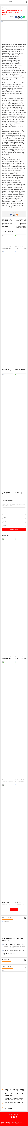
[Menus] (2, 2)
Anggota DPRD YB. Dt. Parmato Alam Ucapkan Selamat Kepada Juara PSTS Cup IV (14, 1090)
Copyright (14, 1122)
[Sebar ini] (16, 17)
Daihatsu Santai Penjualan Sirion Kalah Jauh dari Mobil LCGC (17, 951)
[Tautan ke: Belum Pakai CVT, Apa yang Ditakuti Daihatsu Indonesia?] (5, 945)
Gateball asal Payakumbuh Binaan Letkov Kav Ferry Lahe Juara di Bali (14, 1099)
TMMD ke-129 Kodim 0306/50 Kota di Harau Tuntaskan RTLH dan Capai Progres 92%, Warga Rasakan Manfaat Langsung (20, 370)
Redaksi (16, 1123)
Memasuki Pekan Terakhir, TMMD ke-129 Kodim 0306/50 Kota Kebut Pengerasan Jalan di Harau (7, 370)
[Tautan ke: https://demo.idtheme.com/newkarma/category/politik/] (25, 960)
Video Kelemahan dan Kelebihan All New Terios (12, 939)
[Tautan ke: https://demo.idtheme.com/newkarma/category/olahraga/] (25, 967)
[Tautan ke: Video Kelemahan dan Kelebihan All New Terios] (14, 928)
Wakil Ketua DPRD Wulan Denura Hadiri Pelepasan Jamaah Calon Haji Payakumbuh (7, 222)
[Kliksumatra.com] (14, 1)
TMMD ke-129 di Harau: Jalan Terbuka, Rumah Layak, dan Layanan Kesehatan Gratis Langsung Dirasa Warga (7, 493)
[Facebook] (11, 215)
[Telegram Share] (21, 17)
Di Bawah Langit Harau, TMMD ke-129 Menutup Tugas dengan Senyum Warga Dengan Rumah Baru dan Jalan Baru (20, 247)
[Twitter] (14, 215)
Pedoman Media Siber (6, 1123)
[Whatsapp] (24, 17)
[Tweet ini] (19, 17)
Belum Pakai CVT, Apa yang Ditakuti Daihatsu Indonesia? (17, 945)
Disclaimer (20, 1122)
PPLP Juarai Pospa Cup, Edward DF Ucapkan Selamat (14, 1094)
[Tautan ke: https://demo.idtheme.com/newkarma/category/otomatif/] (25, 918)
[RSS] (17, 215)
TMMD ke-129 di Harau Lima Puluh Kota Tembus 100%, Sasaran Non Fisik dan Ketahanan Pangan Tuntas (20, 493)
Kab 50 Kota (4, 17)
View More (14, 910)
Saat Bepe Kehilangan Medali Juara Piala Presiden (14, 1103)
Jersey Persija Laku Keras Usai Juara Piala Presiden (14, 1107)
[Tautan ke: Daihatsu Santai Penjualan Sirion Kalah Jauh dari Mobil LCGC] (5, 952)
